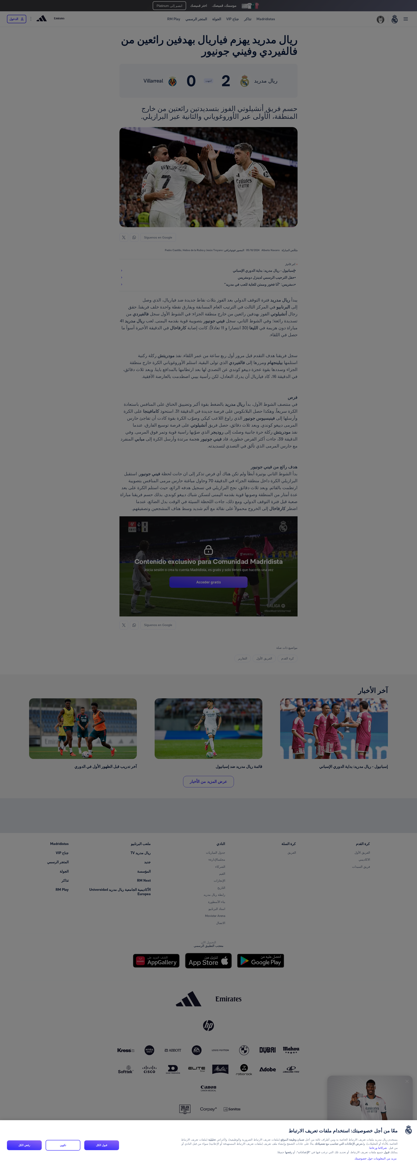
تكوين (63, 1145)
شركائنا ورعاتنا (378, 1148)
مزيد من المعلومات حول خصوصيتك (375, 1158)
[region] (208, 1143)
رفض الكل (24, 1145)
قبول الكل (101, 1145)
